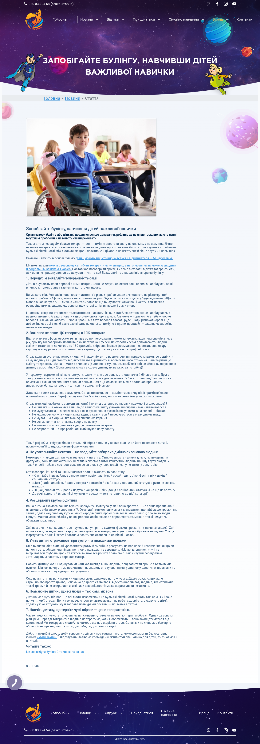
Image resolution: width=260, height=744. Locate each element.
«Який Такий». (47, 637)
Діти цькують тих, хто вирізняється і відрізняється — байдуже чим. (124, 258)
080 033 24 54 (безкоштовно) (51, 4)
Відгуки (113, 19)
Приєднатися (144, 19)
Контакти (244, 19)
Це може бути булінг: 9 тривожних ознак (55, 652)
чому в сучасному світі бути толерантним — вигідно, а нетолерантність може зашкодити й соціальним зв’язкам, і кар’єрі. (101, 267)
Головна (60, 19)
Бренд (218, 19)
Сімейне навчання (184, 19)
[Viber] (209, 3)
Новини (86, 19)
